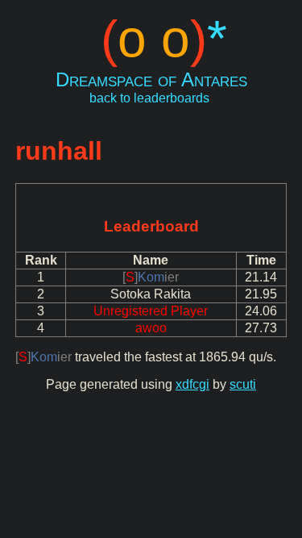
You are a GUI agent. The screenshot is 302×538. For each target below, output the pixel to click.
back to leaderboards (149, 98)
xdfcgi (192, 384)
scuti (243, 384)
